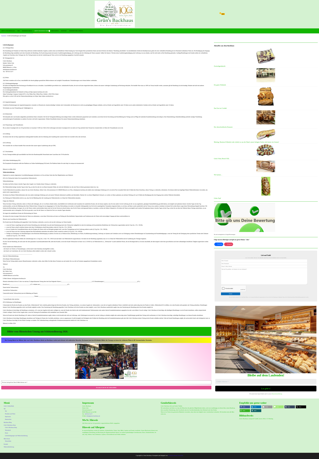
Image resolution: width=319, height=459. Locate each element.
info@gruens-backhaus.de (93, 416)
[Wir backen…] (265, 166)
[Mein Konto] (217, 14)
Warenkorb (8, 430)
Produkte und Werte (10, 413)
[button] (245, 406)
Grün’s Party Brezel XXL (221, 158)
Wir (18, 30)
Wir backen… (218, 175)
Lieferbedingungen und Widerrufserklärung (16, 435)
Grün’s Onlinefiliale (8, 30)
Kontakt (64, 30)
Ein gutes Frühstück (220, 85)
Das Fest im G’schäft (220, 108)
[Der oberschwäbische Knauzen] (265, 117)
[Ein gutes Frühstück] (265, 75)
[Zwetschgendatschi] (265, 56)
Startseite (3, 35)
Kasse (6, 433)
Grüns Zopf (217, 198)
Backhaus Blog (27, 30)
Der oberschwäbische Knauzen (223, 127)
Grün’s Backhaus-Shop (41, 30)
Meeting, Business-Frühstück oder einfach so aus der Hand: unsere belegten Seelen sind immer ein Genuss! (246, 142)
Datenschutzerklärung (277, 393)
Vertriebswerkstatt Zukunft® (175, 455)
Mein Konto (55, 30)
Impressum (8, 416)
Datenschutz (8, 419)
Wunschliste (8, 441)
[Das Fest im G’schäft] (265, 96)
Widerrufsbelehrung (76, 30)
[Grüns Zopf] (265, 186)
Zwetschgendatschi (219, 66)
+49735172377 (88, 414)
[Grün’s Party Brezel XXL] (265, 150)
